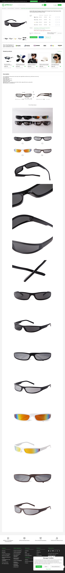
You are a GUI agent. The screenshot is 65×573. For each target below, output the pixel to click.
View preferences (56, 566)
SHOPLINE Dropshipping (16, 565)
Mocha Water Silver (37, 24)
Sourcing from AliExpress (16, 556)
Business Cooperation (29, 561)
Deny (46, 566)
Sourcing (3, 550)
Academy (26, 550)
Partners (26, 562)
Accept (38, 566)
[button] (56, 17)
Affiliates (26, 559)
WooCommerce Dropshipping (16, 558)
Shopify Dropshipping (17, 550)
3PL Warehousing (5, 563)
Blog (26, 552)
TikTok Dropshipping (17, 552)
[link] (4, 8)
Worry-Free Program (5, 555)
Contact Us (39, 552)
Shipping (31, 27)
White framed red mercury (37, 22)
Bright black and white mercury (37, 19)
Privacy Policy (39, 555)
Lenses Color (31, 15)
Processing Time (31, 33)
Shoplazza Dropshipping (16, 562)
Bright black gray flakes (37, 17)
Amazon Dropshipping (18, 560)
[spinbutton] (57, 17)
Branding (3, 552)
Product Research (28, 555)
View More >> (60, 51)
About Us (38, 550)
